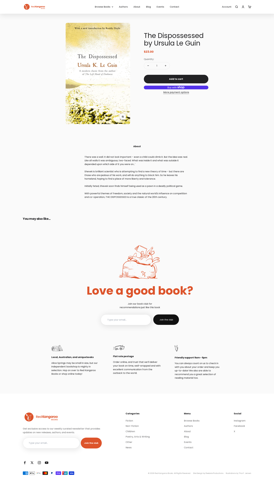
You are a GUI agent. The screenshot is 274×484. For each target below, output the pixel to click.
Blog (148, 6)
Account (226, 6)
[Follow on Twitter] (32, 463)
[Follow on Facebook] (25, 463)
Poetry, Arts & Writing (138, 436)
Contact (174, 6)
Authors (123, 6)
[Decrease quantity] (148, 65)
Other (129, 442)
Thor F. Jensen (245, 473)
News (129, 447)
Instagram (239, 420)
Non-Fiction (132, 426)
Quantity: (149, 59)
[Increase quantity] (165, 65)
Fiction (129, 420)
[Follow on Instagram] (39, 463)
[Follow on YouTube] (47, 463)
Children (130, 431)
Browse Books (102, 6)
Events (160, 6)
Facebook (239, 426)
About (136, 6)
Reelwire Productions (214, 473)
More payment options (176, 92)
